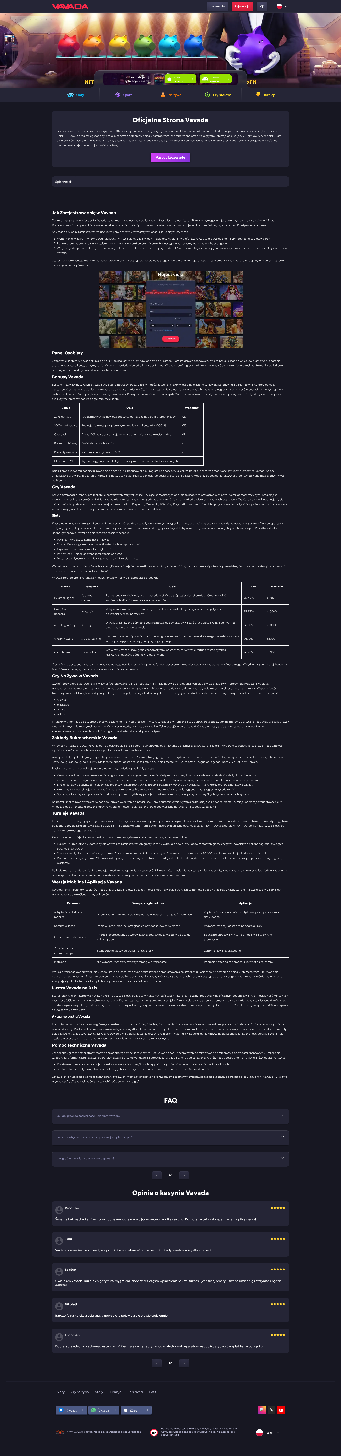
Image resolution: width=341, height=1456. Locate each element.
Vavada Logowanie (170, 157)
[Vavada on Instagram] (262, 1410)
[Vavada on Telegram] (262, 6)
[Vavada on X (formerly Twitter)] (271, 1410)
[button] (336, 50)
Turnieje (115, 1392)
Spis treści (135, 1392)
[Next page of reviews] (184, 1363)
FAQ (152, 1392)
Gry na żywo (80, 1392)
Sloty (61, 1392)
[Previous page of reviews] (157, 1363)
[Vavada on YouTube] (281, 1410)
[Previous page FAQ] (157, 1175)
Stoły (99, 1392)
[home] (70, 6)
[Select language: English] (282, 6)
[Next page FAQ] (184, 1175)
